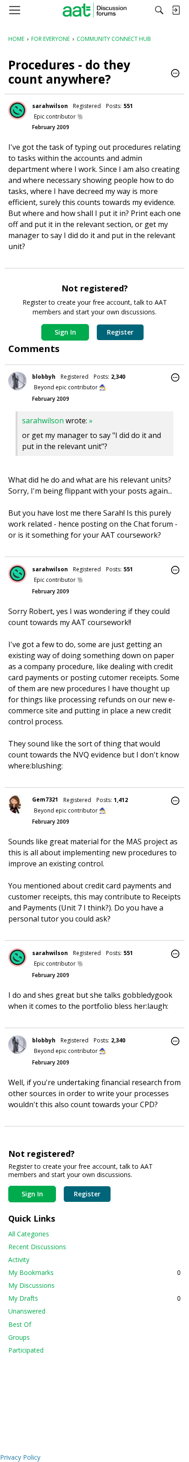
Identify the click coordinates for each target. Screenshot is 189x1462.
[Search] (159, 10)
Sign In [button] (65, 332)
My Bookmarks (94, 1272)
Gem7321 (45, 799)
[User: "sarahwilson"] (17, 110)
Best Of (19, 1324)
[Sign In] (175, 10)
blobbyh (44, 377)
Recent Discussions (37, 1246)
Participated (26, 1350)
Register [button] (120, 332)
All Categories (28, 1233)
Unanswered (26, 1311)
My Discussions (31, 1285)
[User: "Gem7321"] (17, 804)
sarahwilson (50, 106)
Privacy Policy (20, 1457)
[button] (175, 74)
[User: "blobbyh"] (17, 381)
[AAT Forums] (95, 10)
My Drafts (94, 1298)
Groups (19, 1337)
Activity (18, 1259)
